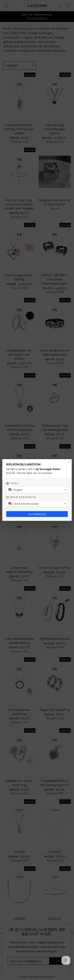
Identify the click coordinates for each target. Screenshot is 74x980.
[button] (37, 489)
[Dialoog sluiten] (69, 462)
